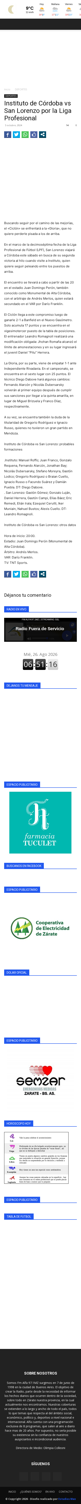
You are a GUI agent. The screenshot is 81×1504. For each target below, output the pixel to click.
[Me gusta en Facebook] (33, 134)
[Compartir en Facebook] (7, 134)
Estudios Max (67, 1499)
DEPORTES (21, 89)
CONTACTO (66, 1491)
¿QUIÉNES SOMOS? (31, 1491)
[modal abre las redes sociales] (42, 134)
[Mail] (46, 1476)
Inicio (7, 89)
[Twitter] (57, 1476)
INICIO (12, 1491)
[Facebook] (24, 1476)
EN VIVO (50, 1491)
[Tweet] (16, 134)
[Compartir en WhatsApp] (25, 134)
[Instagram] (35, 1476)
